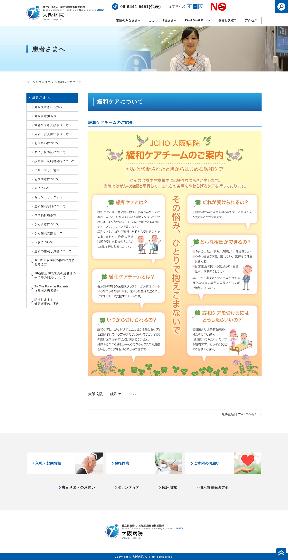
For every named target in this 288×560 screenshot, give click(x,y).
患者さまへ (46, 82)
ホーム (30, 82)
